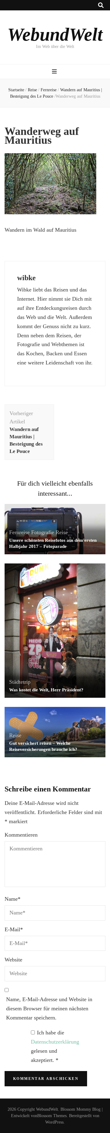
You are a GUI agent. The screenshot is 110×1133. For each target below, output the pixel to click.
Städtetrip (20, 682)
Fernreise (49, 90)
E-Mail (14, 929)
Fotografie (42, 532)
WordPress (54, 1122)
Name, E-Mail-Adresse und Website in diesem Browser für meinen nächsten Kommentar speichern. (49, 1008)
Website (13, 960)
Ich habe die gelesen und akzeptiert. (55, 1046)
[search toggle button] (101, 5)
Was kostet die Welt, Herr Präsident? (46, 689)
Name (12, 899)
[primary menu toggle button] (55, 71)
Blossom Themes (52, 1115)
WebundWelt (55, 34)
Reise (32, 90)
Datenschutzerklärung (55, 1042)
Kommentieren (21, 835)
